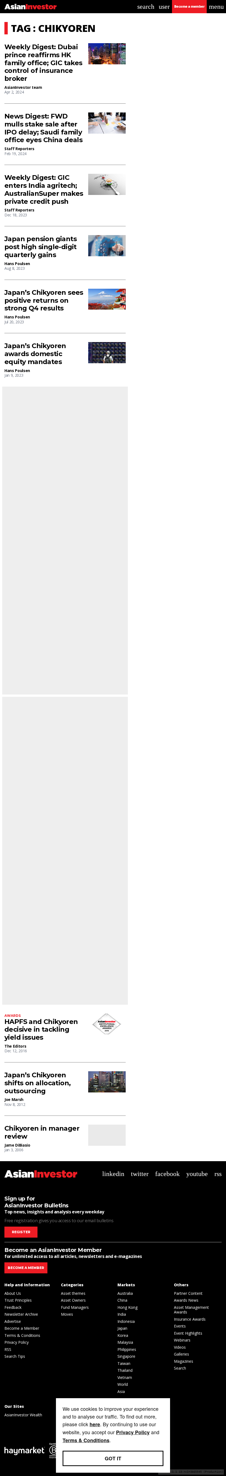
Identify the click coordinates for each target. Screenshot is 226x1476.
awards (12, 1016)
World (122, 1384)
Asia (121, 1391)
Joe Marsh (13, 1099)
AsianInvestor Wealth (23, 1414)
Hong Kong (127, 1307)
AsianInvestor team (23, 87)
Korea (122, 1335)
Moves (67, 1314)
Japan (122, 1328)
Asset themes (73, 1293)
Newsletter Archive (21, 1314)
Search (180, 1368)
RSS (7, 1349)
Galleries (181, 1354)
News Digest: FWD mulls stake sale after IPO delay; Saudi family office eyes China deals (43, 128)
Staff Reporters (19, 148)
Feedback (12, 1307)
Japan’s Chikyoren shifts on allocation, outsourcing (37, 1083)
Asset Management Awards (191, 1310)
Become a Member (21, 1328)
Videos (180, 1347)
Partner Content (188, 1293)
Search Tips (14, 1356)
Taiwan (123, 1363)
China (122, 1300)
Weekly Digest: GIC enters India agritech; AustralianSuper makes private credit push (43, 189)
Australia (125, 1293)
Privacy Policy (16, 1342)
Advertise (12, 1321)
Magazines (183, 1361)
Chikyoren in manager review (41, 1132)
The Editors (15, 1046)
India (121, 1314)
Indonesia (126, 1321)
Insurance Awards (190, 1319)
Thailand (125, 1370)
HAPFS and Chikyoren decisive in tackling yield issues (41, 1030)
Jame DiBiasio (17, 1145)
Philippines (126, 1349)
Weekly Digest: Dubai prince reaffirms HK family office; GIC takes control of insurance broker (43, 62)
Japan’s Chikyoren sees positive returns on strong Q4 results (43, 300)
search (145, 6)
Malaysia (125, 1342)
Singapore (126, 1356)
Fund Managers (75, 1307)
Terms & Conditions (22, 1335)
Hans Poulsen (17, 263)
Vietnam (124, 1377)
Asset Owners (73, 1300)
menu (216, 6)
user (164, 6)
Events (180, 1326)
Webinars (182, 1340)
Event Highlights (188, 1333)
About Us (12, 1293)
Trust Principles (18, 1300)
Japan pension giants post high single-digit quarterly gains (40, 247)
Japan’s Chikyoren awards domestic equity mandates (35, 354)
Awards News (186, 1300)
